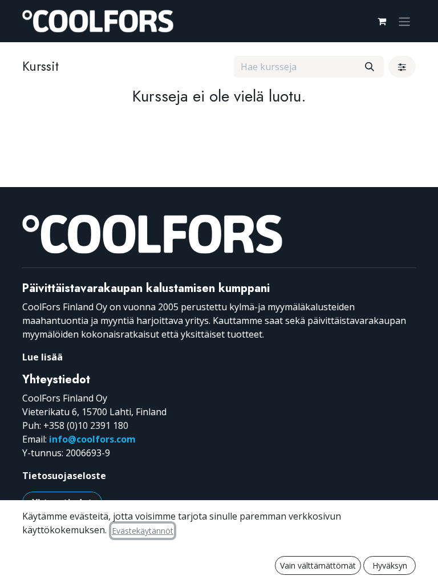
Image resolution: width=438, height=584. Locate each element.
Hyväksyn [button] (389, 565)
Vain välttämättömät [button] (318, 565)
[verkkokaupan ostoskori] (381, 21)
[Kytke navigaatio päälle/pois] (404, 21)
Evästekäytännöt (142, 530)
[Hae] (369, 67)
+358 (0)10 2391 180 (85, 425)
